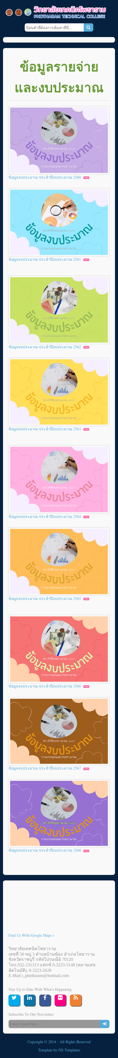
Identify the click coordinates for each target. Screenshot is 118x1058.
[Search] (88, 27)
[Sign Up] (104, 1024)
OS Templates (69, 1050)
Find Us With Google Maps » (31, 935)
